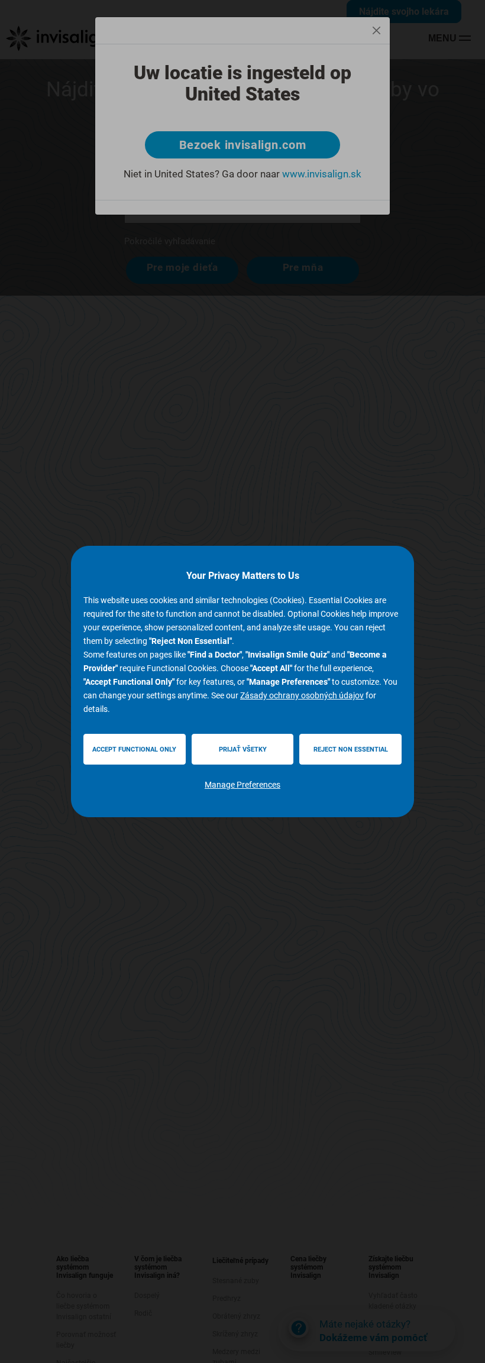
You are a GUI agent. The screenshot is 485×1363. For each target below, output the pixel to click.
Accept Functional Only (134, 749)
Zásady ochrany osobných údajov (302, 695)
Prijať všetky (243, 749)
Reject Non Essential (350, 749)
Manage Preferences (242, 784)
